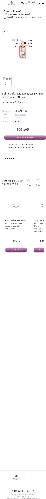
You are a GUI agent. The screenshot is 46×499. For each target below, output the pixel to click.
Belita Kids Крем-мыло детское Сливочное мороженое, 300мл (15, 223)
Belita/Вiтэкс (20, 114)
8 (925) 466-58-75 (22, 3)
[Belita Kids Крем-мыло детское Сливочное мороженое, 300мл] (16, 204)
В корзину (16, 250)
